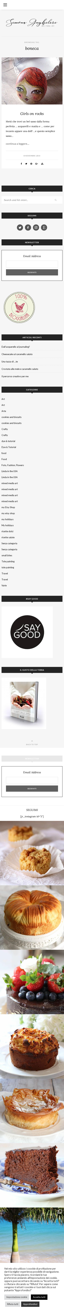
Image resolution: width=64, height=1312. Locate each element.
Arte (4, 411)
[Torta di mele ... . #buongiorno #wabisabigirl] (32, 1046)
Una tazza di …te (10, 361)
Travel (5, 573)
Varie (4, 585)
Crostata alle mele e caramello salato (20, 369)
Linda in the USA (10, 471)
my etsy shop (8, 513)
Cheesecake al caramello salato (17, 354)
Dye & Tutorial (9, 447)
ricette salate (8, 537)
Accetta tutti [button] (39, 1297)
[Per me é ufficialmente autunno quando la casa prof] (32, 1111)
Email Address (32, 256)
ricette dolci (7, 531)
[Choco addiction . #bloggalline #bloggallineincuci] (32, 1175)
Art (3, 399)
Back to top (32, 744)
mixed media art (10, 483)
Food (4, 459)
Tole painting (8, 561)
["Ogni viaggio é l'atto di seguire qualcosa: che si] (32, 1240)
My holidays (8, 525)
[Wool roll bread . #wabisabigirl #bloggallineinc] (32, 917)
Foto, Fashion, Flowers (13, 465)
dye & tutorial (8, 441)
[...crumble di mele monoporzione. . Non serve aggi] (32, 853)
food (4, 453)
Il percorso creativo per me (15, 376)
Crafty (5, 429)
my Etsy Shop (8, 507)
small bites (7, 555)
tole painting (8, 567)
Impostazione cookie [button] (16, 1297)
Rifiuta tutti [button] (12, 1304)
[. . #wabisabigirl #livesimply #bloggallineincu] (32, 982)
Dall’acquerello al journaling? (16, 346)
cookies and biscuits (12, 417)
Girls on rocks (32, 113)
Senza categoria (9, 543)
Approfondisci (30, 1304)
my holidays (7, 519)
